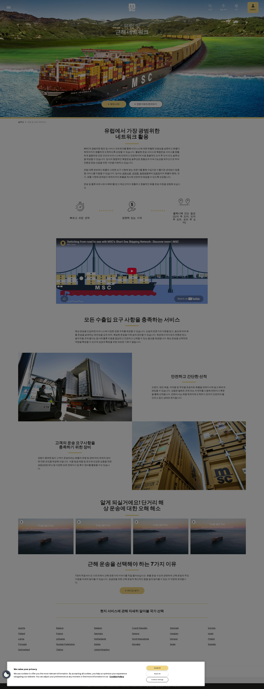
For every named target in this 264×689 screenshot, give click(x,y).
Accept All (157, 668)
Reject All (157, 673)
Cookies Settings (157, 679)
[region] (106, 673)
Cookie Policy (116, 677)
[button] (6, 674)
